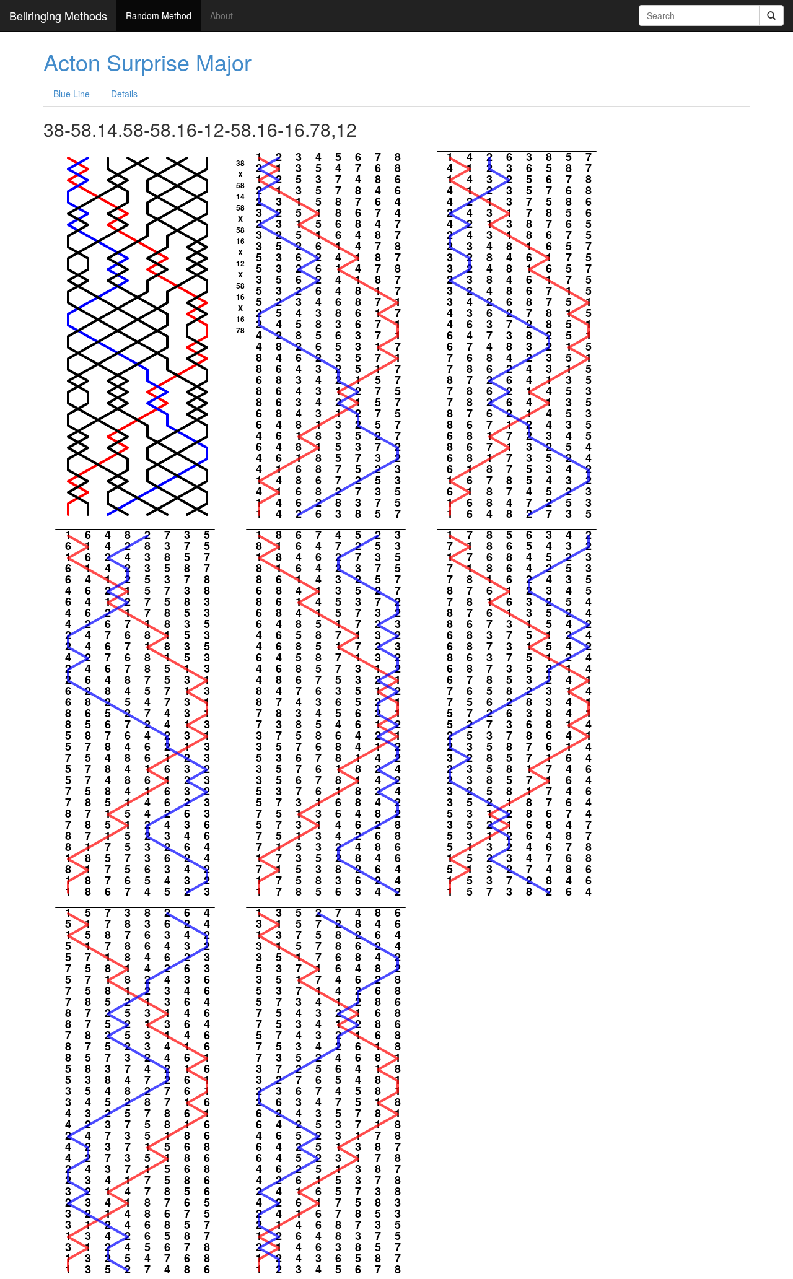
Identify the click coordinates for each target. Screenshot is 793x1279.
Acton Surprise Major (147, 61)
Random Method (158, 15)
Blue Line (71, 93)
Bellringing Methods (58, 15)
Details (124, 93)
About (221, 15)
